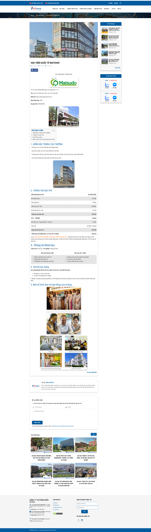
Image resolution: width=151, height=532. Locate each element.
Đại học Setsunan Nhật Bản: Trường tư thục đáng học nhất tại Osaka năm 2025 (63, 483)
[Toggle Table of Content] (53, 130)
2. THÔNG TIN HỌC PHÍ (38, 135)
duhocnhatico (35, 65)
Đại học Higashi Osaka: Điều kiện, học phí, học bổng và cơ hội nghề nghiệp (41, 458)
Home (32, 15)
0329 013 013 (114, 80)
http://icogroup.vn (60, 530)
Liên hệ (116, 3)
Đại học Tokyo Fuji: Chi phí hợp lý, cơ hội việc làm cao (86, 482)
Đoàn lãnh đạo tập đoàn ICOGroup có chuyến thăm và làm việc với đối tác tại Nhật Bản (114, 29)
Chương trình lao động (85, 8)
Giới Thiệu (61, 8)
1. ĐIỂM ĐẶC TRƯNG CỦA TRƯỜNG (41, 133)
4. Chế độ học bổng (37, 137)
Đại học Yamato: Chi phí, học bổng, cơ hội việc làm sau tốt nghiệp (86, 458)
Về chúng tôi (56, 505)
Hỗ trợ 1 (107, 87)
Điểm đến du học (98, 8)
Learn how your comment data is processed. (63, 426)
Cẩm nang (106, 8)
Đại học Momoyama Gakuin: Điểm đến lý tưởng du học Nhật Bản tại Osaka (41, 483)
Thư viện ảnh (56, 509)
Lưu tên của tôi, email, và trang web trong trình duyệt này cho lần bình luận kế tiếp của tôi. (58, 403)
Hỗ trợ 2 (115, 87)
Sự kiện (110, 3)
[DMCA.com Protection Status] (58, 513)
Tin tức (113, 8)
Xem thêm (117, 68)
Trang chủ (55, 8)
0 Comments (49, 65)
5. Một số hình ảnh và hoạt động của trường (43, 139)
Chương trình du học (72, 8)
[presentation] (92, 434)
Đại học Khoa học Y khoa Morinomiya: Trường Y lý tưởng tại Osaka (63, 458)
